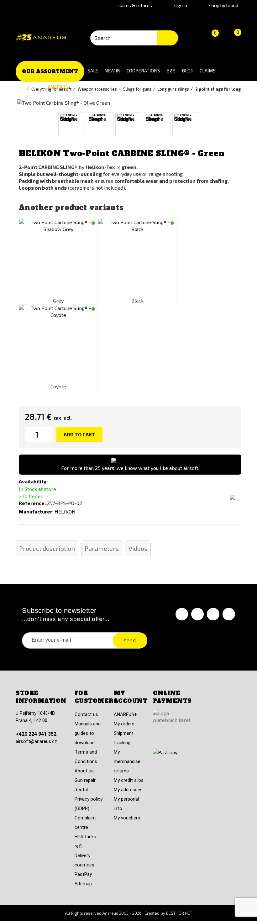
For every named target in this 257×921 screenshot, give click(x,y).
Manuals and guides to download (88, 733)
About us (84, 771)
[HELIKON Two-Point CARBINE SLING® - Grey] (58, 258)
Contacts (30, 87)
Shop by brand (223, 5)
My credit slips (129, 780)
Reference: (32, 503)
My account (131, 697)
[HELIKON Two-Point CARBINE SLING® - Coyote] (58, 344)
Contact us (86, 714)
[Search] (167, 37)
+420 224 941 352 (36, 734)
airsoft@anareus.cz (36, 741)
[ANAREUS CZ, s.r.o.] (41, 37)
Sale (92, 70)
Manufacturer (35, 511)
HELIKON (65, 511)
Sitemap (83, 884)
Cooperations (143, 70)
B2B (171, 70)
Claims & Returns (135, 5)
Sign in (180, 5)
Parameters (102, 548)
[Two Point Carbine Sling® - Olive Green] (71, 124)
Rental (81, 789)
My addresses (128, 789)
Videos (137, 548)
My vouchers (127, 818)
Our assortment (50, 71)
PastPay (83, 874)
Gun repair (85, 780)
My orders (124, 724)
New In (112, 70)
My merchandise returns (127, 761)
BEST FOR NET (179, 913)
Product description (47, 548)
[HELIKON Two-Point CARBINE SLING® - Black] (137, 258)
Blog (187, 70)
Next (243, 125)
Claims (208, 70)
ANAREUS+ (59, 87)
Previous (13, 125)
